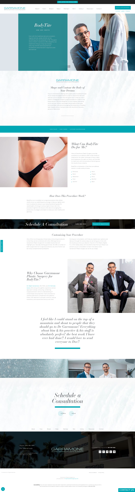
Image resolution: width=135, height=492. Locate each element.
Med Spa (66, 8)
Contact (98, 8)
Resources (89, 8)
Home (37, 30)
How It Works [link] (63, 129)
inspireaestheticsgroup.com (71, 478)
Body (58, 8)
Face (44, 8)
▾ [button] (53, 8)
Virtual (74, 413)
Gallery (81, 8)
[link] (103, 448)
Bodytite (47, 30)
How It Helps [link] (53, 129)
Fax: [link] (26, 448)
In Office (63, 413)
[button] (3, 489)
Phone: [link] (27, 445)
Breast (51, 8)
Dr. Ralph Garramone (33, 286)
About (37, 8)
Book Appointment (123, 7)
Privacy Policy (101, 472)
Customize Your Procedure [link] (77, 129)
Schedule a (67, 398)
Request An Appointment (101, 224)
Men (73, 8)
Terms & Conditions (93, 472)
